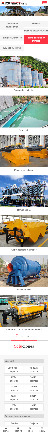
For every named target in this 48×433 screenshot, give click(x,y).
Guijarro (34, 423)
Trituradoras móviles (12, 38)
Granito (14, 423)
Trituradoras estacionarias (12, 25)
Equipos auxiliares (12, 48)
